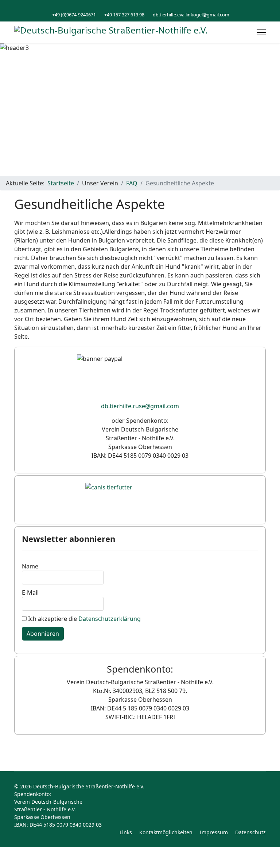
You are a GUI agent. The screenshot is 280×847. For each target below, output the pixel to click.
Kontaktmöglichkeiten (165, 832)
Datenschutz (250, 832)
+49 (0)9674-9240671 (74, 15)
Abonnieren (43, 634)
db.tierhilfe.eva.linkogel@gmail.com (191, 15)
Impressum (214, 832)
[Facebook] (140, 6)
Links (126, 832)
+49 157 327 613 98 (124, 15)
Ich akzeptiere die (84, 619)
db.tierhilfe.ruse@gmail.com (140, 406)
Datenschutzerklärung (109, 619)
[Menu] (261, 32)
